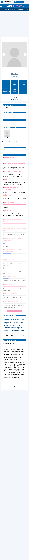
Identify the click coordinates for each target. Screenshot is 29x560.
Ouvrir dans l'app (19, 1)
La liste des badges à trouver (14, 311)
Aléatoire (8, 9)
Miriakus (7, 343)
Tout (2, 9)
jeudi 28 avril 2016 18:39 (9, 347)
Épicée (13, 9)
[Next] (26, 142)
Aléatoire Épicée (21, 9)
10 (23, 141)
